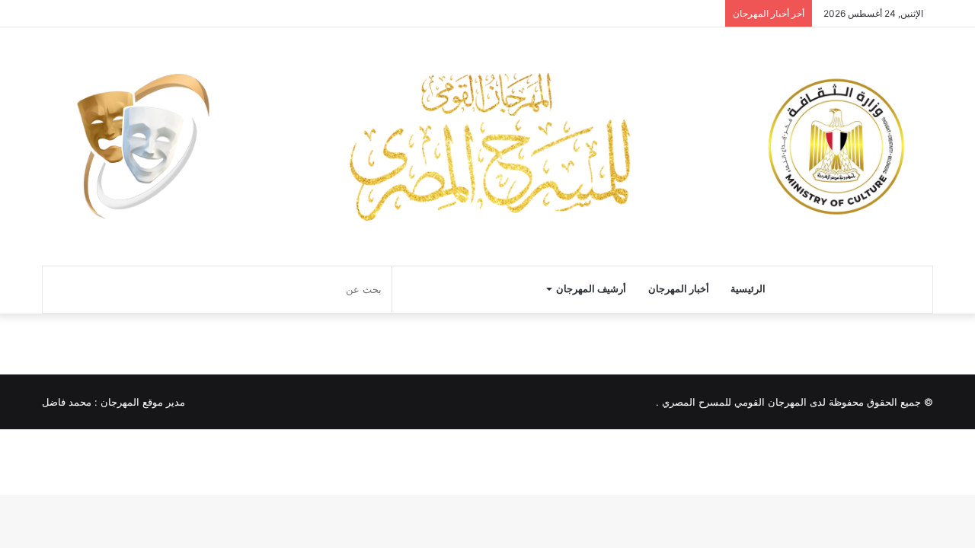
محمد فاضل (66, 402)
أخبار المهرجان (678, 289)
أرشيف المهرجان (591, 289)
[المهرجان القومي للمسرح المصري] (487, 146)
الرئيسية (748, 289)
